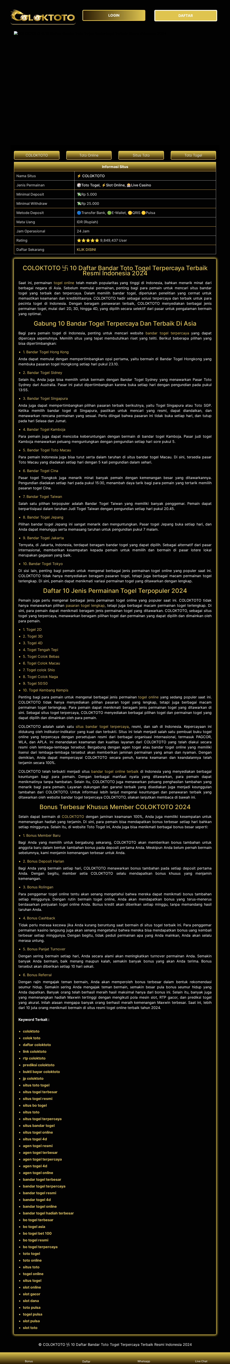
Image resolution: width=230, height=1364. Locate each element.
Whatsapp (143, 1361)
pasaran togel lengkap (85, 605)
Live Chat (201, 1361)
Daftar (86, 1362)
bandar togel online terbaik (115, 771)
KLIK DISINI (86, 249)
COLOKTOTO (73, 816)
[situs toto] (43, 15)
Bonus (29, 1361)
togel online (64, 282)
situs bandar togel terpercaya (102, 726)
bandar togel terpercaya (167, 333)
